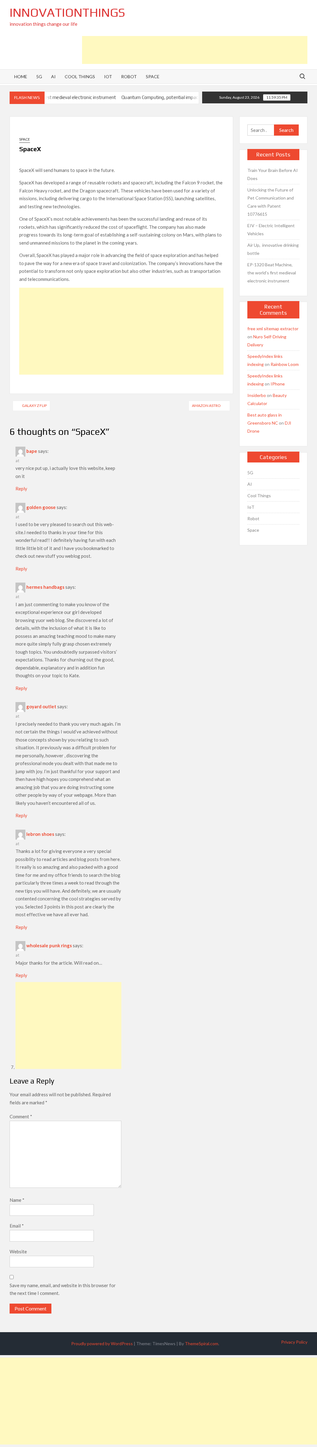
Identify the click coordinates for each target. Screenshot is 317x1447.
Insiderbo (256, 395)
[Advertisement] (194, 50)
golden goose (41, 507)
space (152, 76)
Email (17, 1225)
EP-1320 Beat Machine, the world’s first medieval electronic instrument (271, 272)
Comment (21, 1116)
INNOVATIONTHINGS (67, 12)
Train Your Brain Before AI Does (272, 174)
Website (18, 1251)
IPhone (278, 383)
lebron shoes (40, 834)
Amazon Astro (206, 405)
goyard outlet (41, 706)
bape (31, 451)
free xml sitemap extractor (272, 328)
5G (250, 472)
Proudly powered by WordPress (102, 1343)
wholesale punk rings (49, 945)
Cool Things (259, 495)
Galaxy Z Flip (34, 405)
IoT (250, 507)
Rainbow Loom (285, 364)
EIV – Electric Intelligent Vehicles (271, 229)
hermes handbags (45, 587)
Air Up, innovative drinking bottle (273, 249)
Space (24, 139)
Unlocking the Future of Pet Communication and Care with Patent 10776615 (270, 202)
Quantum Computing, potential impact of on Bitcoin (154, 97)
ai (53, 76)
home (20, 76)
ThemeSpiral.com (201, 1343)
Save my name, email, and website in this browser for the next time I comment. (63, 1289)
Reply (21, 488)
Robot (253, 518)
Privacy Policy (294, 1342)
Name (17, 1200)
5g (39, 76)
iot (108, 76)
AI (249, 484)
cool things (80, 76)
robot (129, 76)
